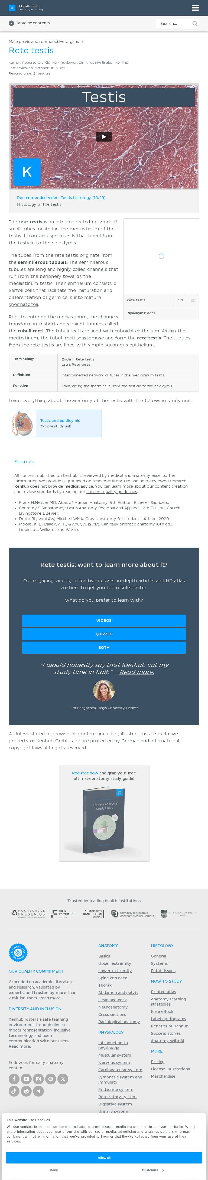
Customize (150, 1170)
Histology (162, 946)
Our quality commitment (36, 971)
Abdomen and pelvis (118, 993)
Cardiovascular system (120, 1070)
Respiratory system (117, 1097)
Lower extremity (115, 971)
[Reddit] (26, 1091)
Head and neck (112, 1000)
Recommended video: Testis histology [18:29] (61, 198)
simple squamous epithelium (121, 345)
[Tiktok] (14, 1091)
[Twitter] (62, 1079)
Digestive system (115, 1104)
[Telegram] (38, 1091)
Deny (54, 1170)
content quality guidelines (111, 492)
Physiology (111, 1032)
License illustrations (170, 1069)
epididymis (64, 243)
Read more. (136, 672)
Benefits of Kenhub (169, 1026)
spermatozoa (23, 304)
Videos (103, 620)
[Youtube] (26, 1079)
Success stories (165, 1034)
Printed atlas (163, 992)
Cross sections (112, 1015)
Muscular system (114, 1055)
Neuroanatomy (113, 1007)
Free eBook (162, 1012)
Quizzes (104, 634)
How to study (166, 981)
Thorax (105, 985)
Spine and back (112, 978)
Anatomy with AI (167, 1041)
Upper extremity (114, 964)
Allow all (104, 1158)
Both (103, 647)
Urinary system (113, 1112)
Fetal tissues (163, 971)
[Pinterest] (50, 1079)
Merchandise (163, 1076)
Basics (104, 956)
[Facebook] (14, 1079)
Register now (85, 773)
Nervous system (114, 1063)
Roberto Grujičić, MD (39, 63)
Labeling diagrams (168, 1019)
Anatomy (108, 946)
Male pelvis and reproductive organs (44, 41)
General (158, 956)
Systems (159, 964)
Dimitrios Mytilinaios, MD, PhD (103, 63)
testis (15, 236)
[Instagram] (38, 1079)
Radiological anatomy (119, 1022)
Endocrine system (116, 1090)
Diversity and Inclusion (35, 1009)
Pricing (157, 1062)
